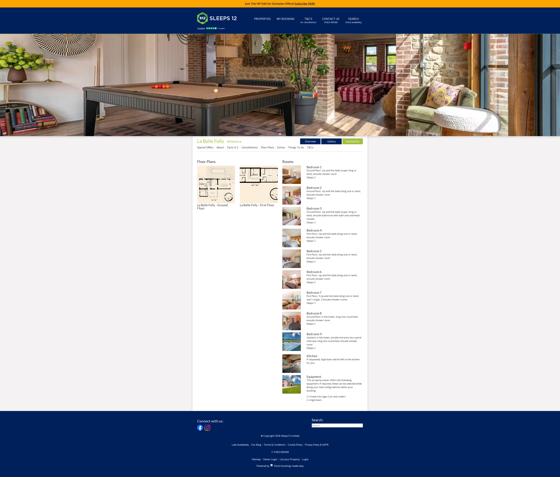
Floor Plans (267, 147)
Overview (310, 141)
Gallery (331, 141)
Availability (352, 141)
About (220, 147)
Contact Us (331, 20)
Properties (262, 19)
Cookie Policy (295, 444)
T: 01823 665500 (280, 452)
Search (353, 20)
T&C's (308, 20)
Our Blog (256, 444)
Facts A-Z (232, 147)
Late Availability (240, 444)
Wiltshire (234, 141)
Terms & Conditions (274, 444)
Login (305, 459)
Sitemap (256, 459)
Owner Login (270, 459)
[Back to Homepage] (219, 18)
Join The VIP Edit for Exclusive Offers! (280, 4)
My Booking (285, 19)
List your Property (290, 459)
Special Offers (205, 147)
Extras (281, 147)
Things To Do (296, 147)
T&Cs (310, 147)
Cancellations (250, 147)
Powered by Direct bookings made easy (280, 466)
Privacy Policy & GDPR (316, 444)
